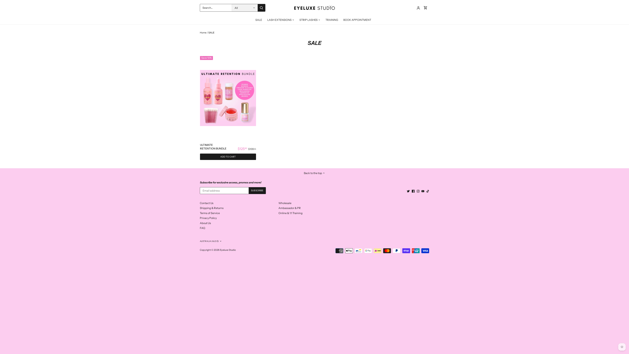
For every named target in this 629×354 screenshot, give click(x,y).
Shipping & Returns (212, 208)
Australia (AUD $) (209, 241)
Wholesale (284, 203)
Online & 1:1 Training (290, 213)
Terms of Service (210, 213)
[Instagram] (418, 191)
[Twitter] (408, 191)
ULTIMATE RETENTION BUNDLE (213, 146)
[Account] (418, 7)
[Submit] (261, 7)
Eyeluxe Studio (228, 249)
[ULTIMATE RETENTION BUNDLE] (228, 98)
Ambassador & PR (289, 208)
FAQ (202, 228)
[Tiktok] (427, 191)
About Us (205, 223)
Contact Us (206, 203)
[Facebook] (413, 191)
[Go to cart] (426, 7)
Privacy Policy (208, 218)
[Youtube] (422, 191)
